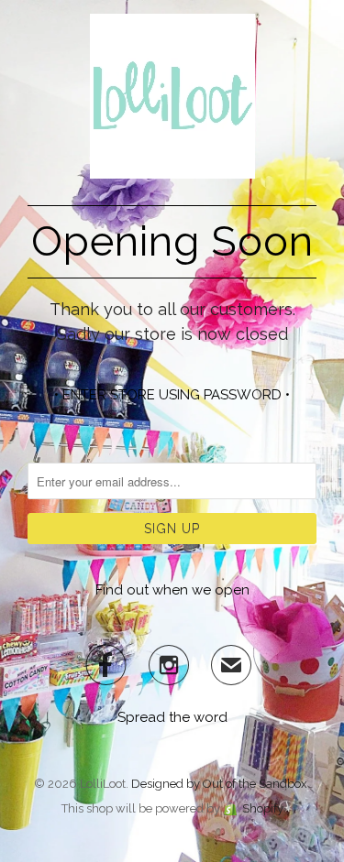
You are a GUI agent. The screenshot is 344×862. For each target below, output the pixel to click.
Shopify (262, 808)
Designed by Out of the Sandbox (219, 784)
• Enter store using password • (172, 395)
